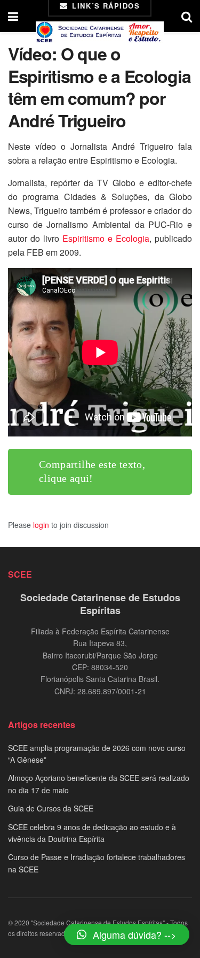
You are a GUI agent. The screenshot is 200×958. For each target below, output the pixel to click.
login (41, 524)
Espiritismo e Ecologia (105, 238)
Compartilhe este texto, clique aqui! (92, 471)
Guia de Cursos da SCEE (50, 808)
